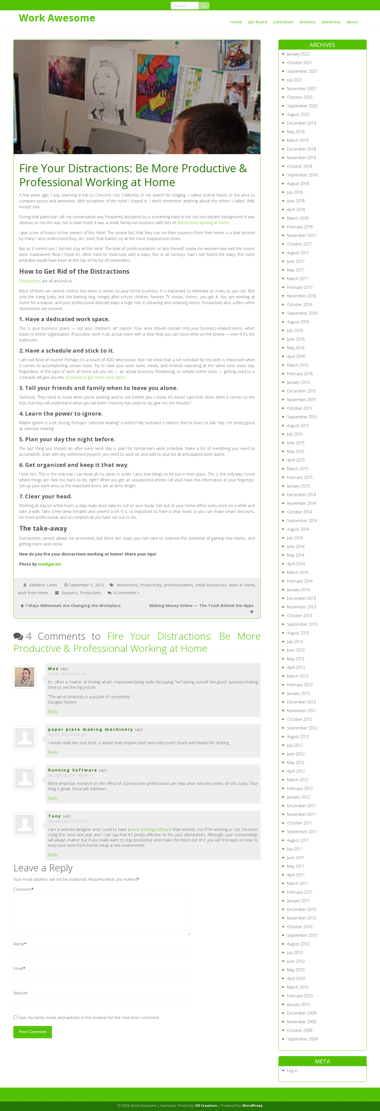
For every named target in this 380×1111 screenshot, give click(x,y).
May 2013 (295, 658)
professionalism (178, 585)
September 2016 (302, 313)
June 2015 (296, 442)
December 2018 (301, 149)
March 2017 (297, 278)
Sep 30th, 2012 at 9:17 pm (68, 821)
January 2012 (298, 797)
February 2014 (300, 581)
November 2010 (301, 918)
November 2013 (301, 607)
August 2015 (298, 425)
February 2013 (300, 684)
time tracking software (151, 829)
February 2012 (300, 788)
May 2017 (295, 270)
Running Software (73, 770)
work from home (33, 592)
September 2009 (302, 1039)
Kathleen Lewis (43, 585)
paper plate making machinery (91, 729)
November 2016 (301, 296)
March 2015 (297, 468)
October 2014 (299, 512)
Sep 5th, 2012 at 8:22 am (67, 673)
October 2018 (299, 166)
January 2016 (298, 382)
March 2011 (297, 883)
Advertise (331, 22)
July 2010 (295, 952)
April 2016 (296, 356)
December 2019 (301, 123)
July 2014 (295, 537)
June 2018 (296, 200)
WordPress (252, 1105)
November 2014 (301, 503)
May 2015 (295, 451)
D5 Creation (206, 1105)
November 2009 (301, 1021)
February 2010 (300, 995)
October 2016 (299, 304)
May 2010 (295, 969)
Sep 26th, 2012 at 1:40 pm (68, 775)
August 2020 (298, 114)
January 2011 (298, 900)
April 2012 (296, 771)
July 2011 (295, 849)
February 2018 (300, 226)
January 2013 (298, 693)
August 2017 (298, 252)
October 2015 (299, 408)
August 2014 (298, 529)
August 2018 (298, 183)
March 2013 (297, 676)
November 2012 (301, 710)
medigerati (49, 564)
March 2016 (297, 365)
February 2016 (300, 373)
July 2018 (295, 192)
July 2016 (295, 330)
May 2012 (295, 762)
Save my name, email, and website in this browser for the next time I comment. (89, 1017)
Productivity (150, 585)
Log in (292, 1070)
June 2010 (296, 961)
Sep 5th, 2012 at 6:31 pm (67, 734)
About (352, 22)
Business (69, 592)
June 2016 (296, 339)
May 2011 (295, 866)
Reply (53, 711)
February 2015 (300, 477)
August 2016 (298, 321)
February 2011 (300, 892)
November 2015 (301, 399)
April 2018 (296, 209)
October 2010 (299, 926)
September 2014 (302, 520)
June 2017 (296, 261)
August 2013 (298, 632)
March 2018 (297, 218)
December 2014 (301, 494)
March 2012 (297, 779)
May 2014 (295, 555)
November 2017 (301, 235)
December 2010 (301, 909)
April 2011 (296, 874)
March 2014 (297, 572)
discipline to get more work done (95, 377)
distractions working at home (203, 222)
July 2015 (295, 434)
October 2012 (299, 719)
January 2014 (298, 589)
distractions (127, 585)
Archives (308, 22)
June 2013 (296, 650)
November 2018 (301, 157)
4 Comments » (126, 592)
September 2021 (302, 71)
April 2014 (296, 563)
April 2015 (296, 460)
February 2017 (300, 287)
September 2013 (302, 624)
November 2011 (301, 814)
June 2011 (296, 857)
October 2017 (299, 244)
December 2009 (301, 1013)
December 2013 (301, 598)
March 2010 (297, 987)
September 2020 (302, 105)
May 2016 (295, 347)
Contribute (283, 22)
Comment (22, 889)
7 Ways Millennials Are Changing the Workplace (73, 605)
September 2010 (302, 935)
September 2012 (302, 728)
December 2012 (301, 702)
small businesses (211, 585)
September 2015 (302, 416)
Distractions (30, 280)
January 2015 (298, 486)
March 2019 (297, 140)
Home (236, 22)
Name (18, 944)
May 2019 (295, 131)
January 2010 (298, 1004)
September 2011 (302, 831)
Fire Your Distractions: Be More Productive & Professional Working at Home (137, 642)
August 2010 (298, 944)
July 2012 (295, 745)
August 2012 (298, 736)
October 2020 (299, 97)
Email (18, 968)
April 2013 (296, 667)
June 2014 (296, 546)
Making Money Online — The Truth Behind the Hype (201, 605)
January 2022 (298, 54)
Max (53, 668)
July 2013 (295, 641)
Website (20, 993)
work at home (242, 585)
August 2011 (298, 840)
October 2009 (299, 1030)
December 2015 (301, 391)
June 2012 (296, 753)
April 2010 (296, 978)
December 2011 (301, 805)
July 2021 (295, 80)
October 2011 (299, 823)
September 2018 (302, 175)
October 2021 (299, 62)
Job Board (257, 22)
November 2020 (301, 88)
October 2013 (299, 615)
